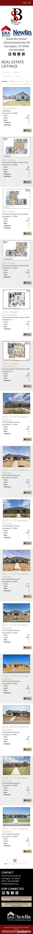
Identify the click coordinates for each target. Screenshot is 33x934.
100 (27, 863)
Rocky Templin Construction (10, 313)
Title (9, 81)
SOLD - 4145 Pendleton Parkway (15, 677)
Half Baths (7, 125)
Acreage (15, 84)
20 (19, 863)
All (9, 863)
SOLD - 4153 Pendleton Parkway (15, 779)
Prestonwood (7, 76)
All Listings (6, 72)
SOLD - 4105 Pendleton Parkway (15, 418)
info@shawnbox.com (9, 884)
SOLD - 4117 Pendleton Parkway (15, 575)
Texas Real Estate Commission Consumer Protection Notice (16, 904)
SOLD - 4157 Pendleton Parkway (15, 830)
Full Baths (7, 122)
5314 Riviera (9, 108)
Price (21, 84)
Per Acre (28, 84)
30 (21, 863)
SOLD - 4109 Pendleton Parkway (15, 471)
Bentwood (16, 72)
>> (21, 860)
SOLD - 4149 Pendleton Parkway (15, 728)
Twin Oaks (17, 76)
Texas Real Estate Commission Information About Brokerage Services (16, 898)
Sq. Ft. (6, 118)
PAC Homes (8, 160)
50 (24, 863)
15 (16, 863)
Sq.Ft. (28, 81)
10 (13, 863)
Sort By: (4, 81)
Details (28, 130)
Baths (22, 81)
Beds (16, 81)
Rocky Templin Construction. (10, 365)
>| (25, 860)
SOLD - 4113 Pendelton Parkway (15, 522)
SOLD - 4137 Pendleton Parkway (15, 626)
